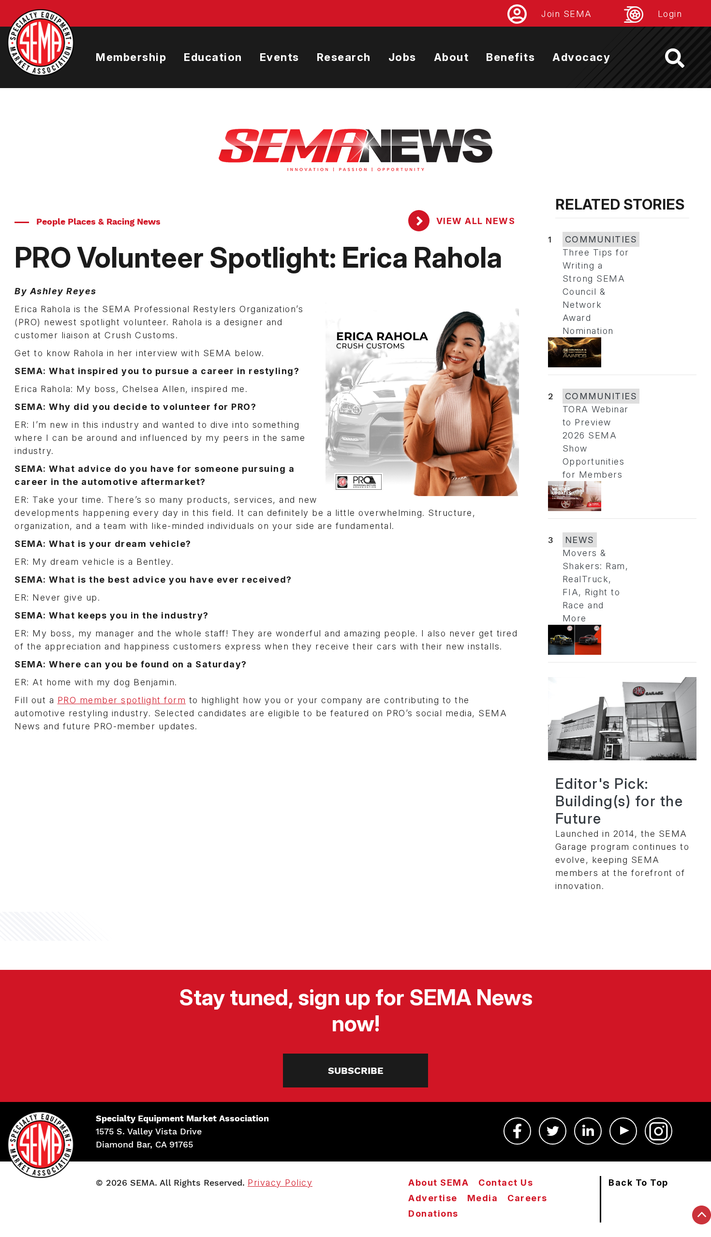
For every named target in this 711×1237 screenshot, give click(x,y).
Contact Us (505, 1182)
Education (213, 57)
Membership (131, 57)
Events (279, 57)
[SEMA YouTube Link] (623, 1131)
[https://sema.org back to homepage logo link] (683, 58)
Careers (527, 1198)
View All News (474, 221)
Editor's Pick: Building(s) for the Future (619, 801)
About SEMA (438, 1182)
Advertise (433, 1198)
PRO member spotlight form (122, 700)
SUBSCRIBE (356, 1070)
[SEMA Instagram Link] (658, 1131)
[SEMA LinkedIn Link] (588, 1131)
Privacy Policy (280, 1182)
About (451, 57)
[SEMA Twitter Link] (552, 1131)
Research (344, 57)
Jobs (402, 57)
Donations (433, 1213)
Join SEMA (566, 14)
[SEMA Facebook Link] (517, 1131)
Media (482, 1198)
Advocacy (581, 57)
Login (670, 14)
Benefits (510, 57)
